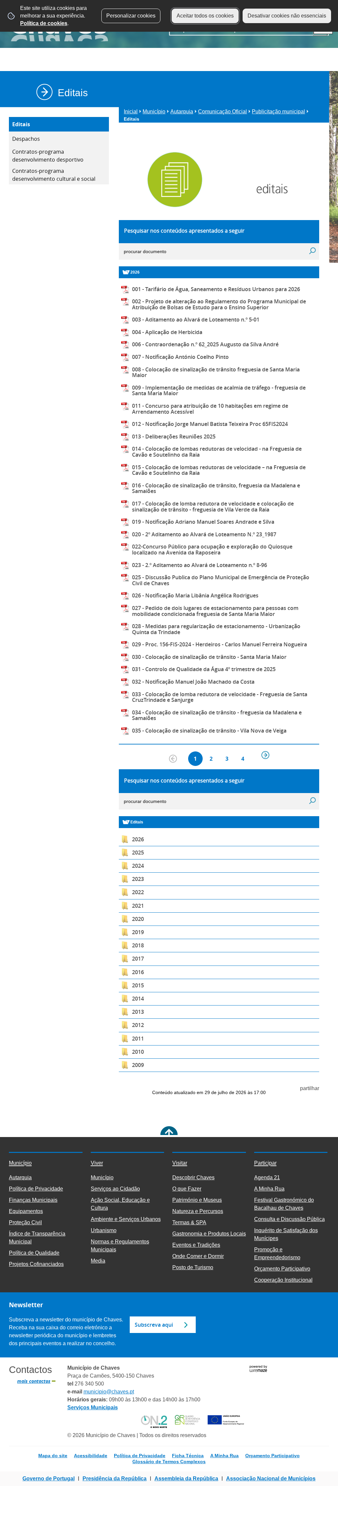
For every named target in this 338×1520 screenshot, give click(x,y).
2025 (138, 852)
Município (154, 111)
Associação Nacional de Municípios (271, 1478)
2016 (138, 972)
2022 (138, 892)
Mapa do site (52, 1455)
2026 (138, 839)
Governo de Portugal (48, 1478)
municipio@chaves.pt (109, 1391)
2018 (138, 945)
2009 (138, 1065)
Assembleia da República (186, 1478)
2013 (138, 1011)
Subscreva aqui (154, 1324)
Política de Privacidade (139, 1455)
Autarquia (181, 111)
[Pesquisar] (312, 250)
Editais (21, 124)
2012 (138, 1025)
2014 (138, 998)
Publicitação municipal (278, 111)
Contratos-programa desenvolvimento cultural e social (53, 174)
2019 (138, 932)
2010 (138, 1051)
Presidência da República (115, 1478)
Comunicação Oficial (222, 111)
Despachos (26, 138)
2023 (138, 879)
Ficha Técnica (188, 1455)
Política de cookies (43, 23)
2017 (138, 958)
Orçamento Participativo (272, 1455)
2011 (138, 1038)
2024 (138, 865)
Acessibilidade (90, 1455)
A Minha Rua (224, 1455)
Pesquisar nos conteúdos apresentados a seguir (184, 230)
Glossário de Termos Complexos (169, 1461)
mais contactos (34, 1381)
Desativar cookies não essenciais (287, 16)
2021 (138, 905)
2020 (138, 919)
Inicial (131, 111)
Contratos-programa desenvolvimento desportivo (48, 155)
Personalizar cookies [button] (130, 16)
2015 (138, 985)
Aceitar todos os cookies (205, 16)
